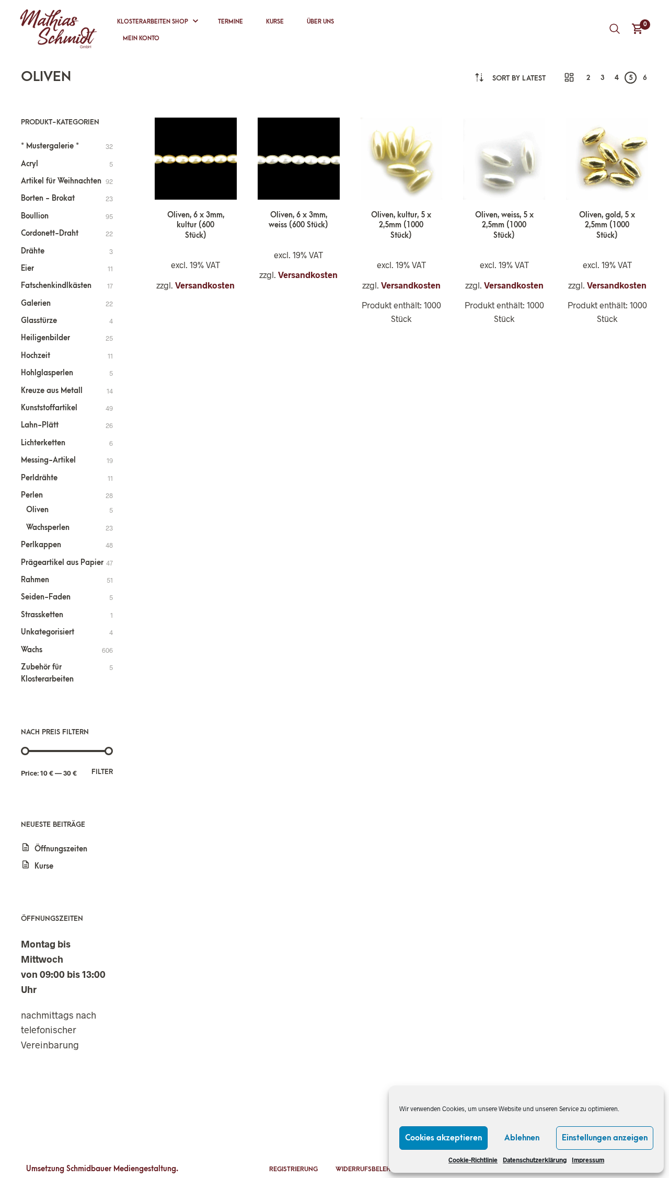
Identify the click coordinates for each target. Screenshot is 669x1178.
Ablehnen (521, 1137)
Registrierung (293, 1169)
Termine (230, 21)
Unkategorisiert (47, 632)
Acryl (29, 163)
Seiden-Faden (46, 597)
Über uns (320, 21)
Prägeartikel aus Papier (62, 562)
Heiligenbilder (45, 337)
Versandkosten (205, 285)
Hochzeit (35, 355)
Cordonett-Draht (49, 233)
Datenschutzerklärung (535, 1159)
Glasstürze (39, 320)
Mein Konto (141, 38)
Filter (102, 772)
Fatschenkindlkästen (56, 285)
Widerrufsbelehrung (372, 1169)
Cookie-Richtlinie (473, 1159)
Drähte (32, 251)
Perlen (32, 495)
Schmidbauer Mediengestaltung (121, 1168)
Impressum (588, 1159)
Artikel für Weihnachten (61, 181)
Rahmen (35, 579)
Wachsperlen (48, 527)
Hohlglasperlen (47, 372)
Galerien (36, 303)
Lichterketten (43, 442)
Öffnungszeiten (60, 849)
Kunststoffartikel (49, 407)
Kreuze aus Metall (52, 390)
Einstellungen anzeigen (605, 1137)
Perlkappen (41, 544)
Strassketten (42, 614)
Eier (27, 268)
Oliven (37, 509)
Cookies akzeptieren (443, 1137)
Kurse (275, 21)
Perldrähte (39, 477)
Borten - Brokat (48, 198)
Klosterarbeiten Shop (152, 21)
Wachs (31, 649)
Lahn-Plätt (40, 425)
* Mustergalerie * (50, 146)
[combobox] (519, 78)
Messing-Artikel (48, 460)
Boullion (35, 216)
